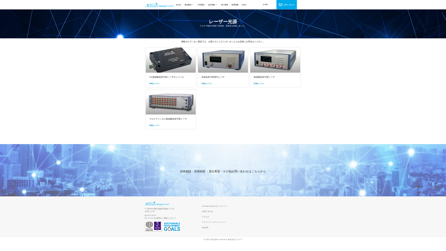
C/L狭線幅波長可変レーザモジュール (166, 77)
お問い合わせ (207, 211)
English (205, 227)
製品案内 (188, 4)
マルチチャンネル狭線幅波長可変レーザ (168, 119)
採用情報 (234, 4)
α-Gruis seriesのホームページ (214, 206)
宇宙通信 (201, 4)
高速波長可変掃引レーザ (213, 77)
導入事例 (224, 4)
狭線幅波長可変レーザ (264, 77)
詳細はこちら (154, 83)
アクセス (205, 216)
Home (178, 4)
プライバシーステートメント (214, 222)
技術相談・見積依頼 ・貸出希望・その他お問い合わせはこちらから (223, 171)
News (244, 4)
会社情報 (211, 4)
